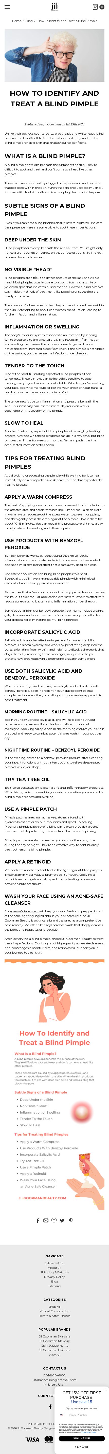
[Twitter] (62, 1220)
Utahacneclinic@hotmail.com (55, 1380)
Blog (54, 1281)
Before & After (54, 1263)
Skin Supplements (54, 1345)
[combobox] (63, 1415)
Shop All (54, 1306)
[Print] (54, 1220)
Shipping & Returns (54, 1272)
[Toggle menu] (7, 7)
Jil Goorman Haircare (54, 1350)
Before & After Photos (54, 1316)
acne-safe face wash (24, 911)
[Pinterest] (70, 1220)
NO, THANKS (81, 1447)
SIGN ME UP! (81, 1438)
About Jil (54, 1268)
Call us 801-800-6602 (42, 1424)
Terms (94, 1432)
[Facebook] (37, 1220)
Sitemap (54, 1286)
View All (54, 1355)
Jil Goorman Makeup (54, 1341)
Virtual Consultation (54, 1311)
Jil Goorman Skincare (54, 1336)
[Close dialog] (105, 1389)
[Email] (45, 1220)
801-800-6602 (55, 1375)
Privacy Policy (54, 1277)
